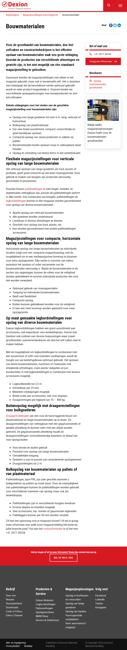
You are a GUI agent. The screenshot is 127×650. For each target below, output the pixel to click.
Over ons (11, 595)
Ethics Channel (14, 615)
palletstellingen (33, 189)
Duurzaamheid (14, 603)
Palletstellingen (44, 608)
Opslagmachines (45, 612)
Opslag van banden (75, 611)
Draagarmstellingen (17, 416)
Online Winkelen (44, 600)
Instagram (100, 607)
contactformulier (53, 528)
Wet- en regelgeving (16, 642)
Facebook (100, 595)
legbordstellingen (16, 201)
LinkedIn (100, 599)
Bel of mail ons (63, 557)
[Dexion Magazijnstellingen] (16, 5)
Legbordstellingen (45, 604)
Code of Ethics (14, 611)
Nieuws (10, 599)
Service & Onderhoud (47, 620)
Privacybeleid (13, 646)
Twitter (99, 603)
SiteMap (28, 646)
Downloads (12, 607)
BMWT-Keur (42, 616)
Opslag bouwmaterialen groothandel (97, 84)
